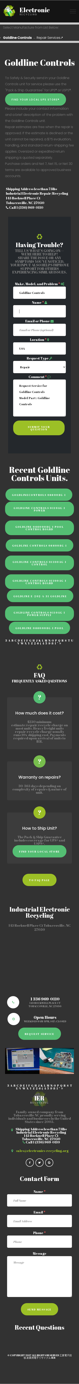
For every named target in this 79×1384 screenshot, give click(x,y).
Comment (38, 376)
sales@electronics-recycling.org (42, 1150)
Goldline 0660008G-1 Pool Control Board (39, 528)
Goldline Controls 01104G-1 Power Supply (39, 614)
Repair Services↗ (50, 37)
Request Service (39, 1034)
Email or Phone (37, 321)
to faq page (39, 880)
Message (39, 1253)
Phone (39, 1232)
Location (38, 339)
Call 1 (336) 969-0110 (26, 207)
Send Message (39, 1309)
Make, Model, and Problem (37, 284)
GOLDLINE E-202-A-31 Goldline (40, 596)
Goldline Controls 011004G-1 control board (40, 582)
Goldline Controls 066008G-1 (39, 545)
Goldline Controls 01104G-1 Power (39, 509)
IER (53, 1357)
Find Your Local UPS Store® (36, 99)
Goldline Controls (17, 37)
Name (38, 302)
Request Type (38, 358)
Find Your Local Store (39, 851)
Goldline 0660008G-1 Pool (39, 628)
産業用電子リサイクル (39, 1357)
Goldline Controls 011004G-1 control (40, 563)
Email (39, 1212)
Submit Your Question (39, 428)
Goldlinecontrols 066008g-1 (39, 495)
